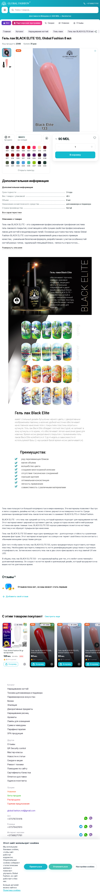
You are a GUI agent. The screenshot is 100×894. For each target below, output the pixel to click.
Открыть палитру (26, 170)
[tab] (9, 577)
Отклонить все (60, 867)
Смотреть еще (52, 616)
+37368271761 (92, 3)
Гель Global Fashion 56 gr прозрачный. (13, 652)
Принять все (36, 867)
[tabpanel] (50, 592)
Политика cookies (11, 890)
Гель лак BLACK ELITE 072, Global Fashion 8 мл (68, 652)
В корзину (75, 154)
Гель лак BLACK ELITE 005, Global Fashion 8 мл (41, 652)
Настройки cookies (85, 867)
